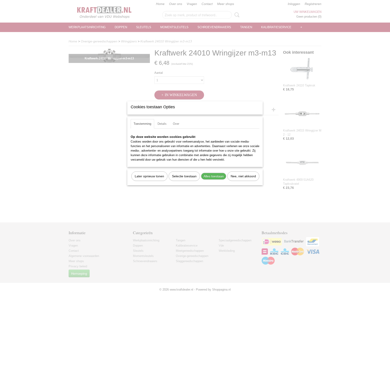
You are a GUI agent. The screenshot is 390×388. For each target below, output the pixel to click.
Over (176, 123)
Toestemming (142, 123)
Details (162, 123)
